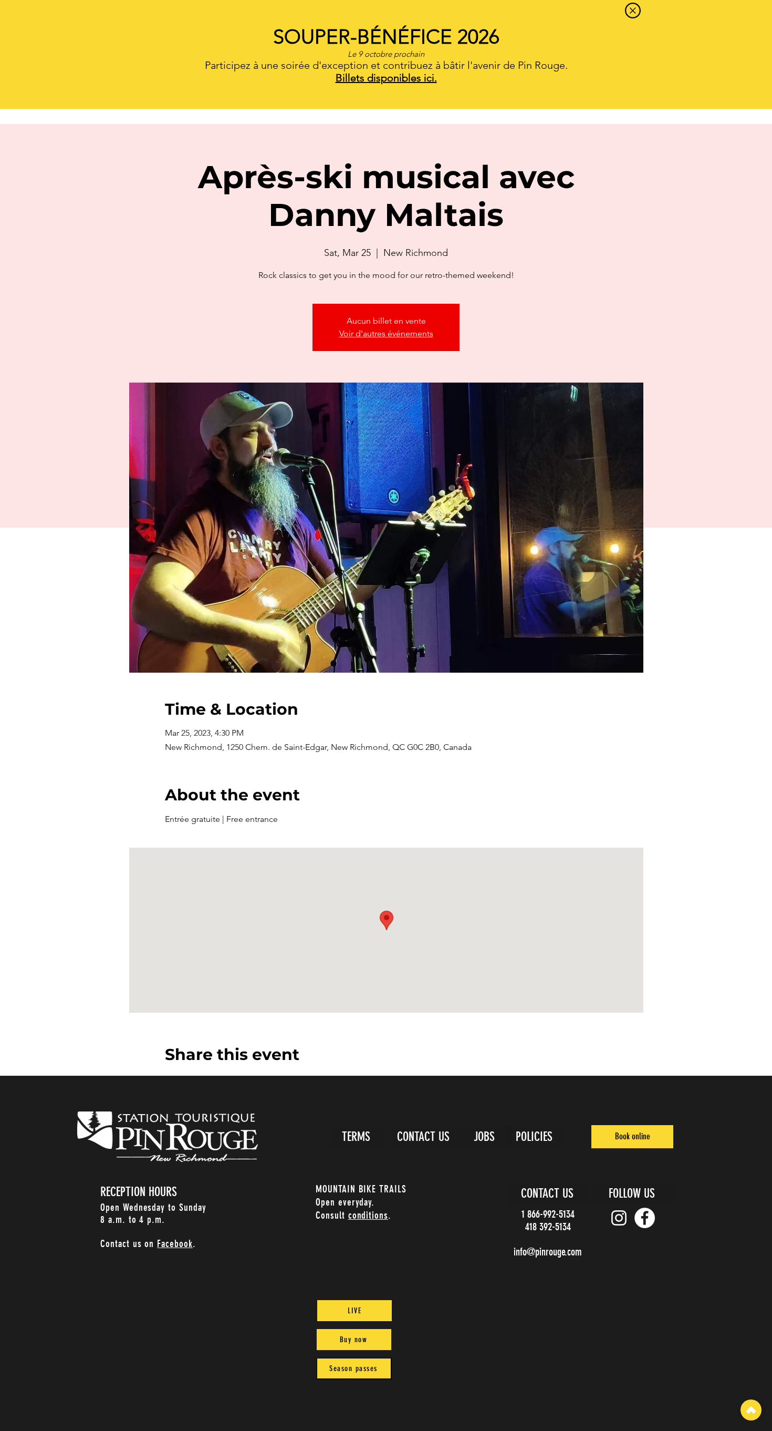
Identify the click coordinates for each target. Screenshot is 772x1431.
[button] (633, 10)
